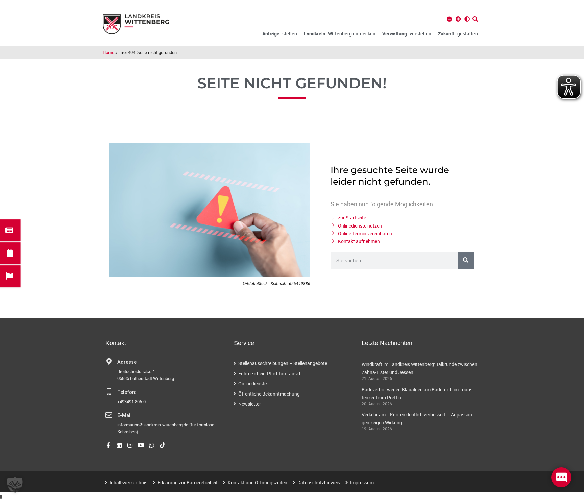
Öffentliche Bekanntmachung (269, 393)
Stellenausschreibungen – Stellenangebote (282, 363)
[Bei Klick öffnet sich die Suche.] (475, 19)
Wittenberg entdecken (339, 33)
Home (108, 52)
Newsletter (249, 404)
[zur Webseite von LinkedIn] (119, 445)
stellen (279, 33)
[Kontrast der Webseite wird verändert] (467, 19)
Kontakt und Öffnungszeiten (257, 482)
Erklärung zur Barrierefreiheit (187, 482)
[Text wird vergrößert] (458, 19)
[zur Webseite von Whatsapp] (151, 445)
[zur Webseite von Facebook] (108, 445)
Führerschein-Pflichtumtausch (270, 373)
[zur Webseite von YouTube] (141, 445)
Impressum (362, 482)
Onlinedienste (252, 383)
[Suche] (466, 260)
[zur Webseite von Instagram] (130, 445)
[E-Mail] (108, 415)
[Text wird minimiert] (449, 19)
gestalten (458, 33)
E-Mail (124, 416)
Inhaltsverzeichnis (128, 482)
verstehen (406, 33)
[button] (15, 485)
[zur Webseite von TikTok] (162, 445)
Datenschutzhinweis (318, 482)
